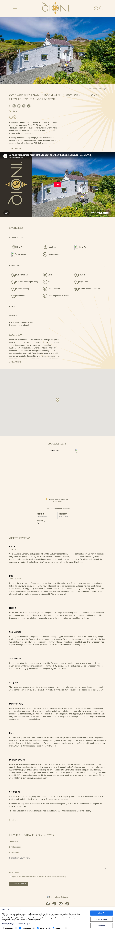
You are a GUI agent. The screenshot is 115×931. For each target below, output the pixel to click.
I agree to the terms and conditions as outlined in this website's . (38, 876)
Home (90, 89)
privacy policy (61, 876)
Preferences (26, 928)
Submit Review (20, 884)
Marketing (59, 928)
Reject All (101, 925)
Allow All (101, 913)
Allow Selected (101, 919)
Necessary (9, 928)
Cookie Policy (24, 924)
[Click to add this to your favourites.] (11, 117)
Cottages (95, 89)
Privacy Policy (14, 872)
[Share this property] (15, 117)
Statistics (43, 928)
